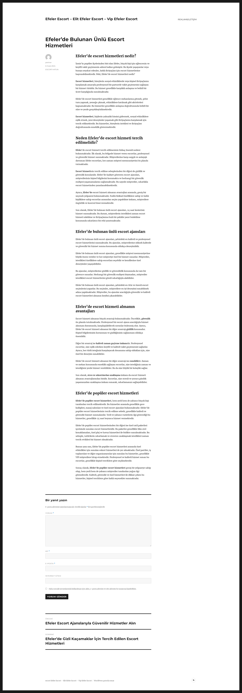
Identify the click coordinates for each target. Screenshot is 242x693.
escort (47, 681)
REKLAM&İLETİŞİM (187, 19)
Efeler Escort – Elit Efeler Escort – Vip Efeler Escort (91, 19)
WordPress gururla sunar (104, 681)
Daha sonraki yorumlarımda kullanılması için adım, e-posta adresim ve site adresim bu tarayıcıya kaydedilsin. (92, 589)
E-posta (50, 563)
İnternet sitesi (53, 576)
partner (48, 62)
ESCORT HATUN (51, 69)
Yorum (49, 513)
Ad (47, 551)
